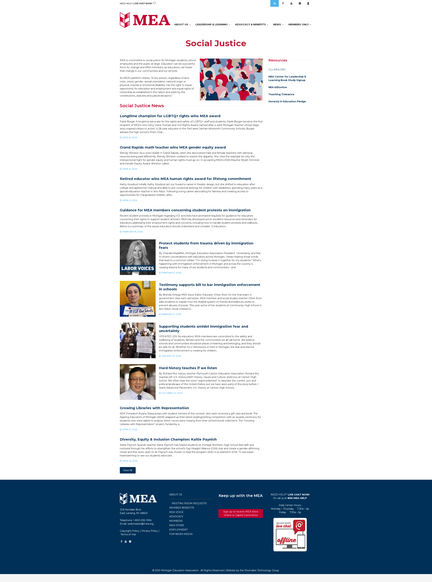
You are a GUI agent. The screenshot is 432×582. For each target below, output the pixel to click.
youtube (291, 3)
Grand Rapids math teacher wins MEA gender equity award (173, 147)
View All (127, 470)
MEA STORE (176, 525)
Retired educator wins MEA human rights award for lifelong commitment (185, 179)
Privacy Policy (149, 530)
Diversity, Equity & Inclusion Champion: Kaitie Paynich (168, 439)
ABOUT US (175, 494)
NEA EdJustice (277, 87)
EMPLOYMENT (178, 529)
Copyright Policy (129, 530)
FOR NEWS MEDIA (181, 534)
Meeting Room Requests (189, 503)
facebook (283, 3)
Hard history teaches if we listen (188, 368)
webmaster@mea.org (141, 523)
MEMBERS (176, 520)
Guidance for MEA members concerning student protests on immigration (185, 210)
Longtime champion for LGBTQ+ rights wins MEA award (170, 116)
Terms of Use (128, 534)
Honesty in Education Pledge (287, 101)
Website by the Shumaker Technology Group (252, 570)
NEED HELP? (136, 3)
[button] (290, 534)
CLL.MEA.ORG (277, 69)
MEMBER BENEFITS (181, 507)
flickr (300, 3)
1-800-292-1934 (142, 520)
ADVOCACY (176, 516)
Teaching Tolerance (281, 94)
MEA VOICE (176, 512)
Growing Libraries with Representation (154, 408)
